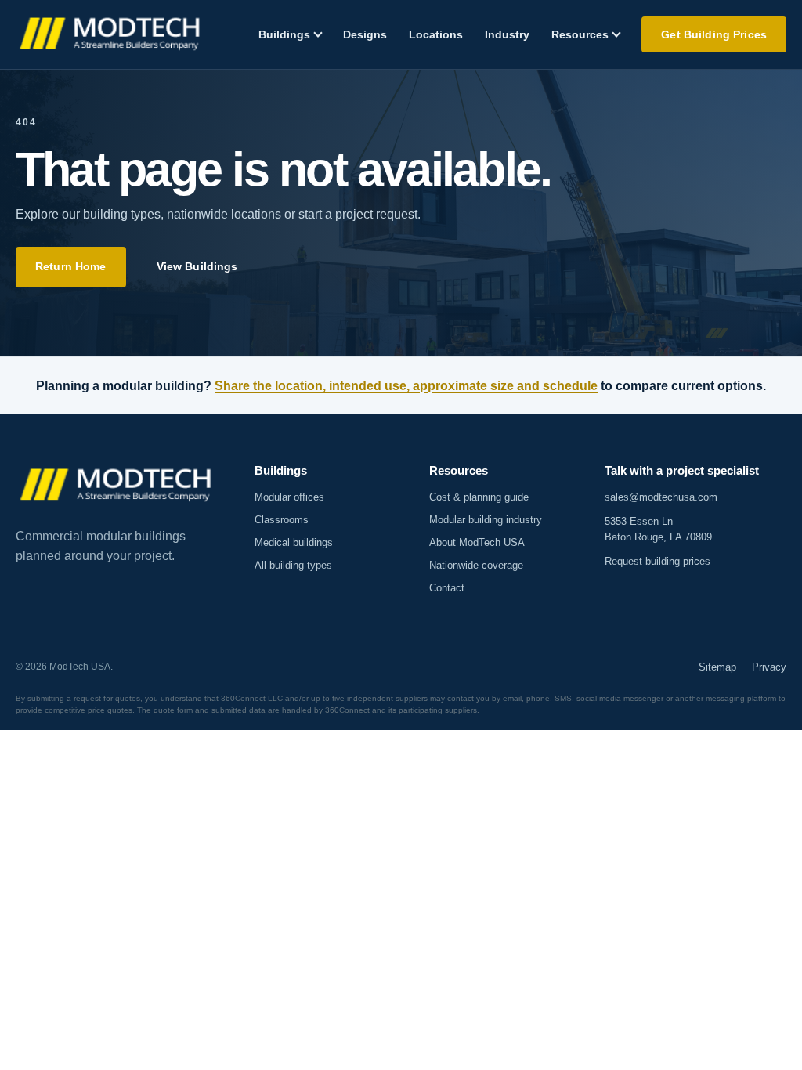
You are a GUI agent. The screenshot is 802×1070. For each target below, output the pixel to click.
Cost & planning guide (479, 497)
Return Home (71, 266)
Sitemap (717, 667)
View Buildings (197, 266)
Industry (507, 34)
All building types (293, 565)
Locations (436, 34)
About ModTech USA (477, 542)
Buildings (284, 34)
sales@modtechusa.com (661, 497)
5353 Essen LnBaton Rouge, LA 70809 (658, 529)
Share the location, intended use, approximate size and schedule (406, 385)
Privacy (769, 667)
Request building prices (657, 561)
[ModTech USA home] (112, 34)
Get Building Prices (714, 34)
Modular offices (289, 497)
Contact (446, 588)
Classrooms (282, 520)
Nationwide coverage (476, 565)
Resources (580, 34)
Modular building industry (485, 520)
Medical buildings (294, 542)
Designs (365, 34)
